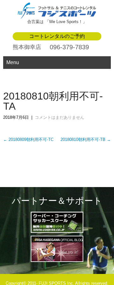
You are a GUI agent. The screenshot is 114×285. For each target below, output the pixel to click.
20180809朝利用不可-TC (28, 139)
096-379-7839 (69, 47)
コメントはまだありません (59, 117)
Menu (12, 62)
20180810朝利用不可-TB (85, 139)
